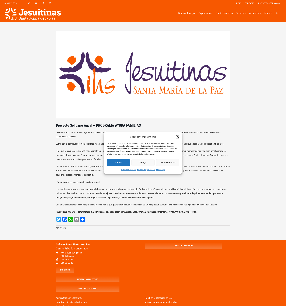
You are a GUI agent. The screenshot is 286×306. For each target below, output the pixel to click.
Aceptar (118, 162)
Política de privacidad (146, 170)
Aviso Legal (160, 170)
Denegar (143, 162)
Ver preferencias (168, 162)
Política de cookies (128, 170)
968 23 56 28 (67, 263)
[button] (177, 136)
